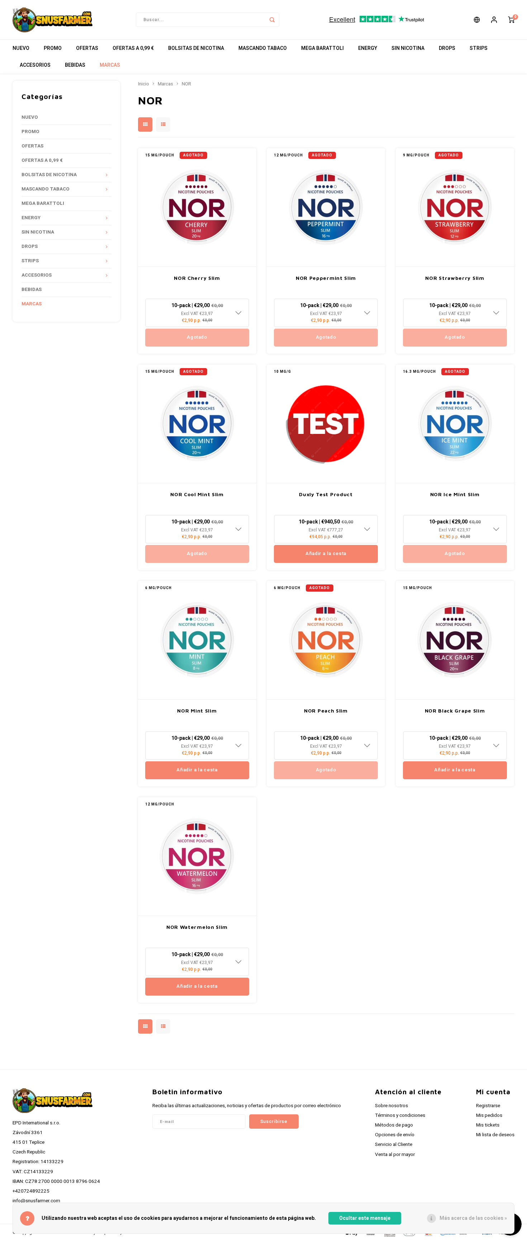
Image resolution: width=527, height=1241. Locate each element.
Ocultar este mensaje (364, 1218)
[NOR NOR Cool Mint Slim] (197, 424)
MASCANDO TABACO (262, 48)
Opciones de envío (394, 1134)
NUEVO (21, 48)
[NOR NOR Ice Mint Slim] (455, 424)
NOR (186, 84)
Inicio (143, 84)
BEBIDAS (75, 65)
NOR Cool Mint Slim (197, 494)
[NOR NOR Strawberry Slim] (455, 207)
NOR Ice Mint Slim (455, 494)
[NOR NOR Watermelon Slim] (197, 856)
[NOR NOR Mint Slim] (197, 640)
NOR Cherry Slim (197, 278)
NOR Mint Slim (197, 711)
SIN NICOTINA (407, 48)
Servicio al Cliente (393, 1144)
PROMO (53, 48)
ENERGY (367, 48)
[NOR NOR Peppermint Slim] (326, 207)
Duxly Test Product (326, 494)
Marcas (165, 84)
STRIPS (479, 48)
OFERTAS (87, 48)
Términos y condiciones (400, 1115)
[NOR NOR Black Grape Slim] (455, 640)
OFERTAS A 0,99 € (133, 48)
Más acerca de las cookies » (473, 1218)
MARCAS (110, 65)
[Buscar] (272, 20)
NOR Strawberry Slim (454, 278)
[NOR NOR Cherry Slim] (197, 207)
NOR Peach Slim (326, 711)
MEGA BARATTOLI (322, 48)
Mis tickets (487, 1125)
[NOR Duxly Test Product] (326, 424)
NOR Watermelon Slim (197, 927)
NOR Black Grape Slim (455, 711)
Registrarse (488, 1105)
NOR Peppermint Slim (326, 278)
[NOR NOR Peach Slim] (326, 640)
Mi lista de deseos (495, 1134)
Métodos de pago (394, 1125)
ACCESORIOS (35, 65)
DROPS (447, 48)
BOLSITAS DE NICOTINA (196, 48)
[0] (511, 19)
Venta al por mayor (395, 1154)
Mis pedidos (489, 1115)
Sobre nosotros (391, 1105)
